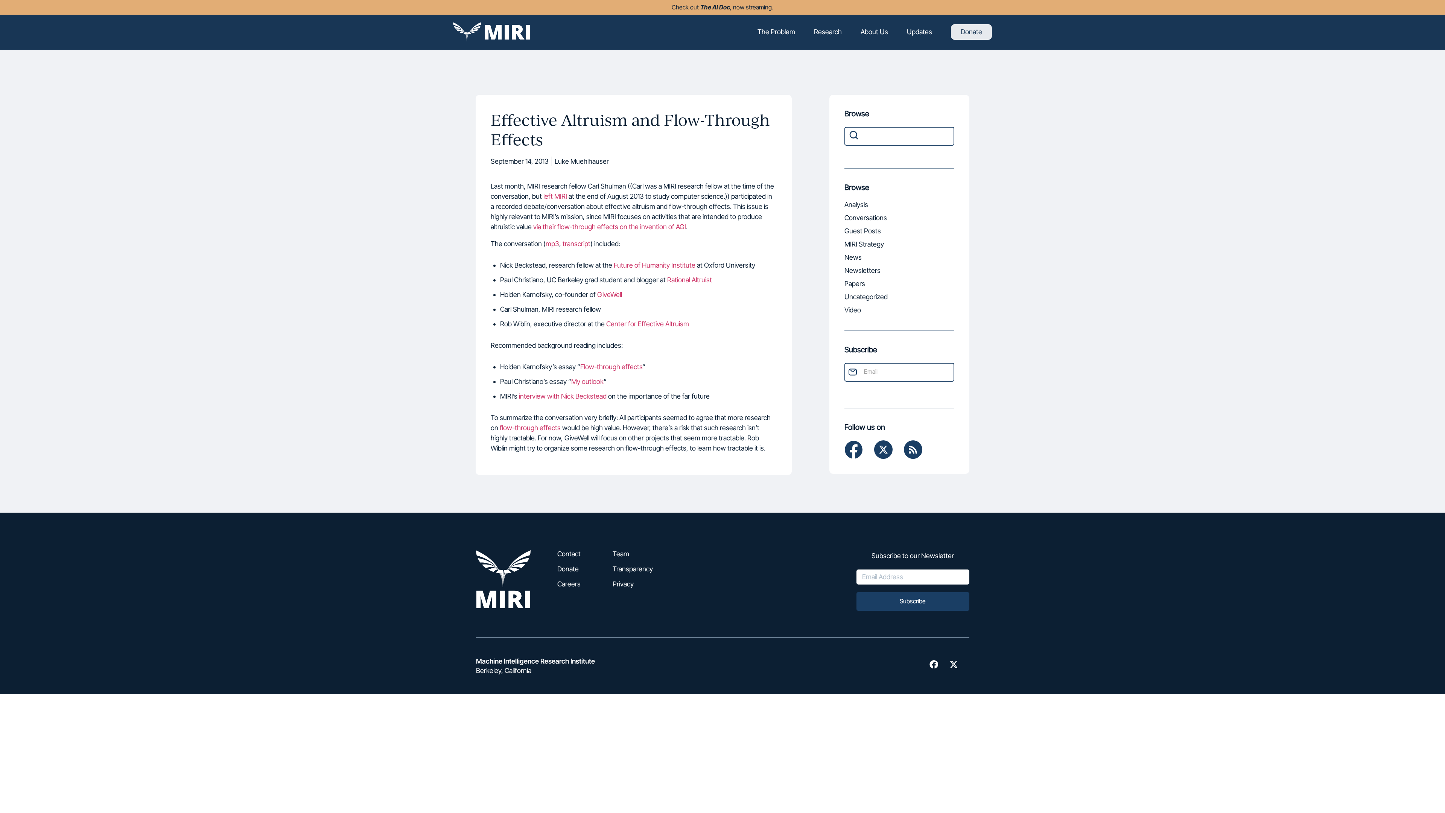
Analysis (856, 205)
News (853, 258)
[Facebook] (853, 449)
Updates (919, 32)
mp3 (552, 244)
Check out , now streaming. (722, 7)
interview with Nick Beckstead (563, 396)
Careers (569, 584)
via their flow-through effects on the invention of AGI (609, 227)
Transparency (633, 569)
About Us (874, 32)
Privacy (623, 584)
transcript (576, 244)
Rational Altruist (689, 280)
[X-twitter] (883, 449)
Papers (854, 284)
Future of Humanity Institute (654, 265)
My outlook (587, 381)
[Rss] (913, 449)
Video (852, 310)
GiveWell (609, 294)
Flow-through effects (611, 367)
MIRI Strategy (864, 244)
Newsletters (862, 271)
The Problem (776, 32)
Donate (971, 32)
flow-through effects (530, 428)
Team (621, 554)
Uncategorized (866, 297)
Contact (569, 554)
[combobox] (899, 136)
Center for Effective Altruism (647, 324)
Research (828, 32)
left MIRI (555, 196)
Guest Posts (862, 231)
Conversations (865, 218)
